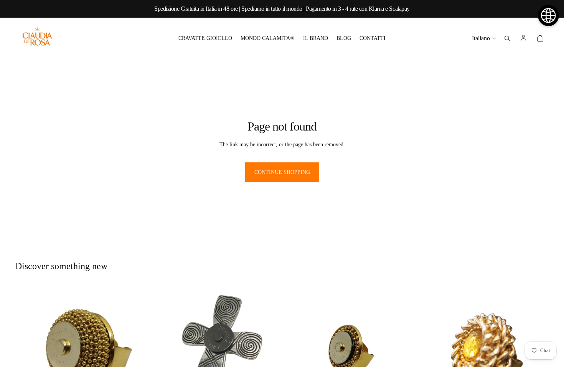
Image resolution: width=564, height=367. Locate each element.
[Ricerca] (507, 38)
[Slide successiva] (402, 350)
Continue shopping (282, 172)
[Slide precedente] (295, 350)
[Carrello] (540, 38)
